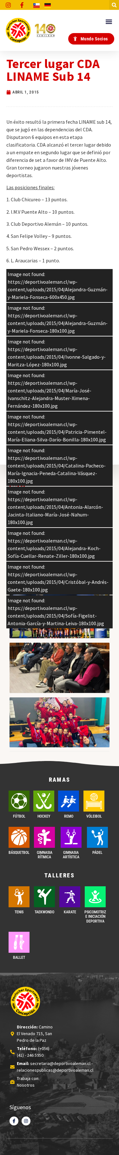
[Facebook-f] (14, 1121)
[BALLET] (19, 942)
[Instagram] (26, 1121)
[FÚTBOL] (19, 801)
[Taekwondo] (44, 896)
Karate (70, 912)
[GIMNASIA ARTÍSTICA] (71, 837)
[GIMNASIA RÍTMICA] (44, 837)
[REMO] (68, 801)
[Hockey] (43, 801)
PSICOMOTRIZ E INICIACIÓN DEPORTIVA (95, 916)
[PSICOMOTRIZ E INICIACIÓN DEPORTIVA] (95, 896)
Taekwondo (44, 912)
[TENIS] (19, 896)
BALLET (19, 957)
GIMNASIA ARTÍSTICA (71, 854)
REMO (68, 816)
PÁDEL (97, 852)
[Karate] (69, 896)
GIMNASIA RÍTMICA (44, 854)
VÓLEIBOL (94, 816)
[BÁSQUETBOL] (19, 837)
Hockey (43, 816)
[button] (114, 5)
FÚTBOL (19, 816)
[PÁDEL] (97, 837)
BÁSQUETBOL (19, 852)
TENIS (19, 912)
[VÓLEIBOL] (93, 801)
